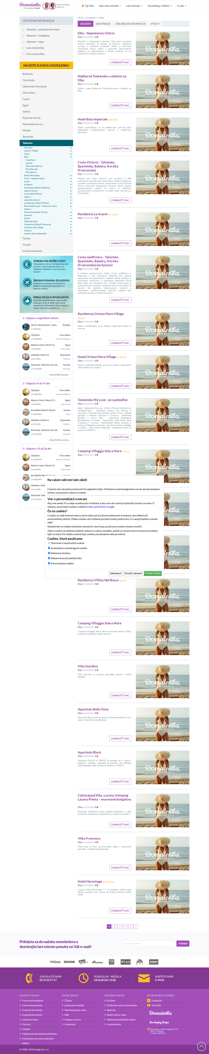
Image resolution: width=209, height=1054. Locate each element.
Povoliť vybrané (133, 573)
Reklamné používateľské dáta (66, 558)
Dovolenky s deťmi (158, 6)
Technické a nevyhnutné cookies (67, 542)
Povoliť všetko (152, 573)
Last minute (133, 6)
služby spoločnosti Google (100, 506)
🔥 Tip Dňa (87, 6)
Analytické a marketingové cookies (69, 548)
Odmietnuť (115, 573)
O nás (180, 6)
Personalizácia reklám (62, 563)
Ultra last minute (108, 6)
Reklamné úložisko (61, 553)
